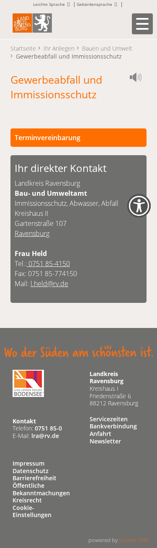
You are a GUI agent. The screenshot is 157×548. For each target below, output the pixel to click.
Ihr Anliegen (59, 48)
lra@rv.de (45, 436)
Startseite (23, 48)
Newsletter (105, 441)
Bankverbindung (113, 426)
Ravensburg (32, 233)
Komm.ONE (134, 540)
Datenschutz (31, 471)
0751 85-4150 (48, 263)
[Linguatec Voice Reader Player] (138, 78)
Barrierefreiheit (35, 478)
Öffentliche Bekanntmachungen (41, 489)
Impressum (28, 463)
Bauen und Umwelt (107, 48)
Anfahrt (100, 434)
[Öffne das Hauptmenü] (142, 23)
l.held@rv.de (49, 283)
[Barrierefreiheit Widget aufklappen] (139, 211)
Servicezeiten (109, 419)
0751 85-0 (48, 428)
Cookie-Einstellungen (32, 511)
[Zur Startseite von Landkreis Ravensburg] (32, 22)
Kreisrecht (27, 500)
